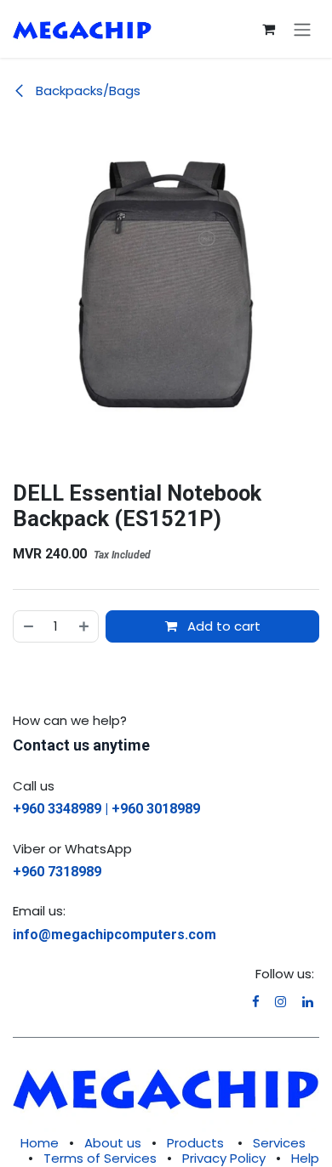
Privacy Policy (224, 1158)
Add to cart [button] (222, 626)
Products (195, 1143)
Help (305, 1158)
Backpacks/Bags (86, 90)
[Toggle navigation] (302, 29)
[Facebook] (256, 1001)
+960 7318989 (57, 872)
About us (112, 1143)
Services (279, 1143)
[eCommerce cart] (268, 29)
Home (39, 1143)
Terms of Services (100, 1158)
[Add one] (85, 627)
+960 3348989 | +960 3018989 (106, 809)
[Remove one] (28, 627)
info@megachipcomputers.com (114, 934)
